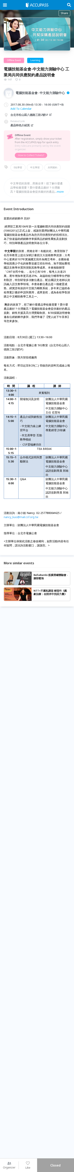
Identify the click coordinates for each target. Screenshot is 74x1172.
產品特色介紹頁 (20, 125)
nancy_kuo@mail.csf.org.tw (21, 517)
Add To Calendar (21, 108)
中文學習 (35, 167)
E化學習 (18, 167)
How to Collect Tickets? (31, 155)
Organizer (9, 1167)
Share (64, 13)
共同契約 (52, 167)
